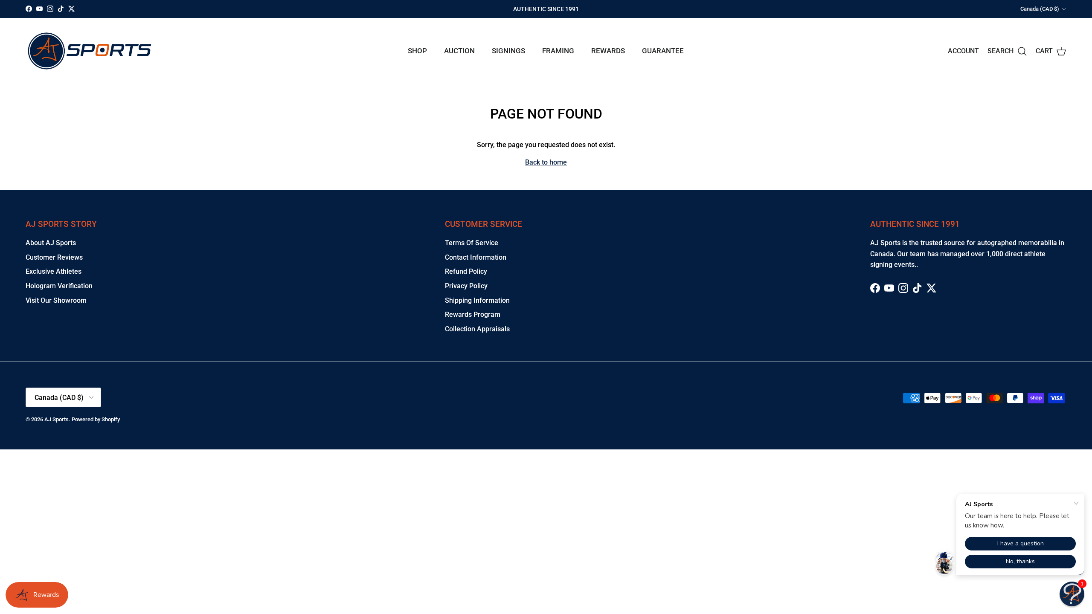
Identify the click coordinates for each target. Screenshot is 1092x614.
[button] (1072, 594)
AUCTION (459, 50)
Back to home (546, 162)
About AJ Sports (51, 243)
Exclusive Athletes (53, 271)
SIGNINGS (508, 50)
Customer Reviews (54, 257)
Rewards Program (472, 314)
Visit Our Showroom (56, 300)
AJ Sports (56, 419)
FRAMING (558, 50)
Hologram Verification (59, 286)
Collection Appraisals (477, 329)
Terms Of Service (471, 243)
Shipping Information (477, 300)
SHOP (417, 50)
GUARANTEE (663, 50)
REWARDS (608, 50)
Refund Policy (466, 271)
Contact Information (475, 257)
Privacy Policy (466, 286)
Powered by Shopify (96, 419)
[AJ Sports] (90, 50)
